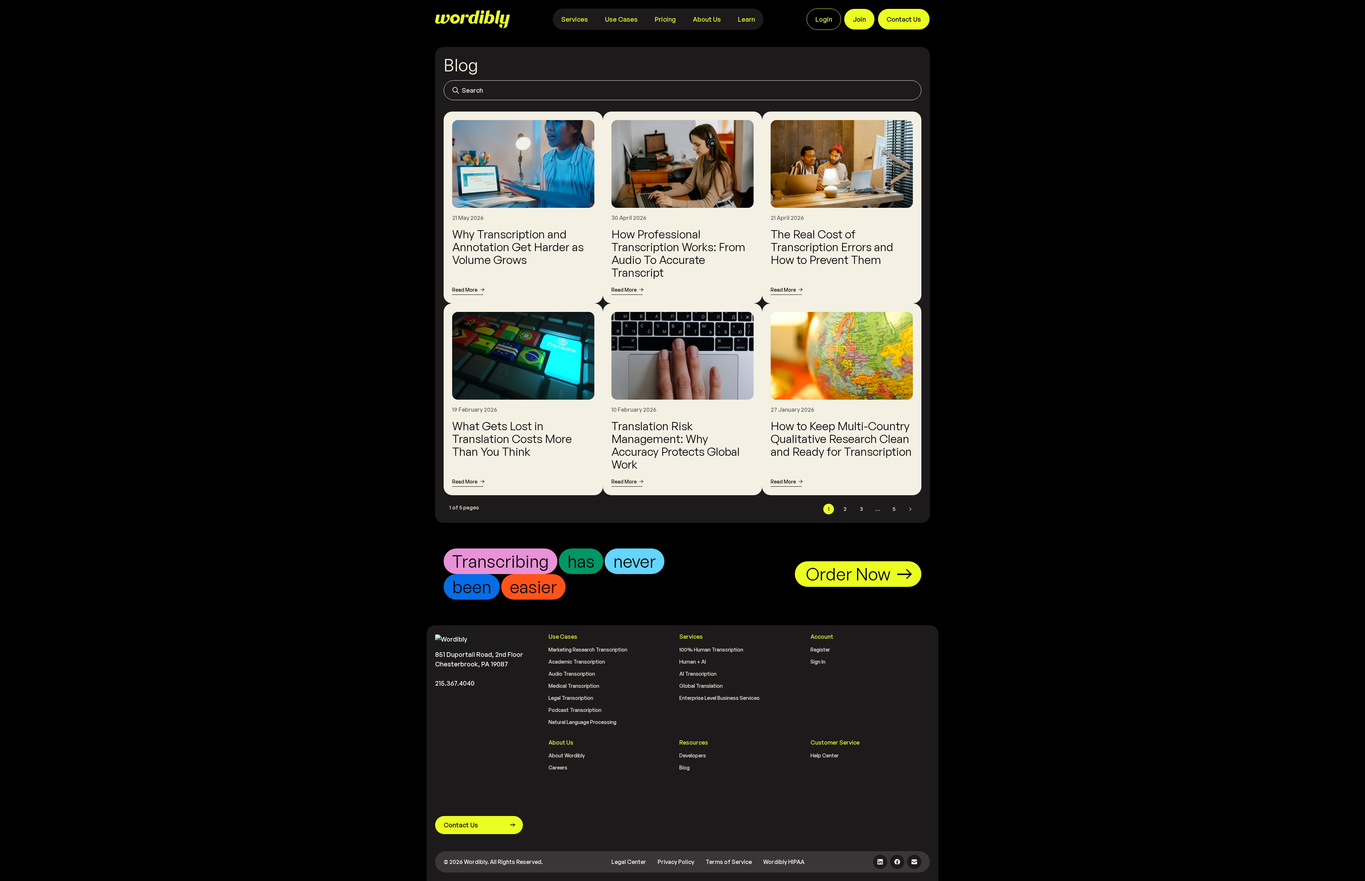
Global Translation (701, 686)
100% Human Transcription (711, 650)
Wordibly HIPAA (783, 861)
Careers (557, 767)
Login (823, 19)
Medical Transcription (573, 686)
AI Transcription (698, 674)
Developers (692, 755)
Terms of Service (729, 861)
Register (820, 650)
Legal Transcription (570, 698)
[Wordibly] (472, 19)
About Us (707, 19)
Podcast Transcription (574, 710)
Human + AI (692, 662)
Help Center (824, 755)
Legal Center (628, 861)
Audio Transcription (571, 674)
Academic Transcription (576, 662)
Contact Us (904, 19)
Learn (746, 19)
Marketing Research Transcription (587, 650)
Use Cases (621, 19)
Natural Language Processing (582, 722)
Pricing (665, 19)
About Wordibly (566, 755)
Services (574, 19)
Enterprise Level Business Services (719, 698)
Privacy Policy (676, 861)
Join (859, 19)
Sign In (817, 662)
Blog (684, 767)
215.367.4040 (455, 683)
